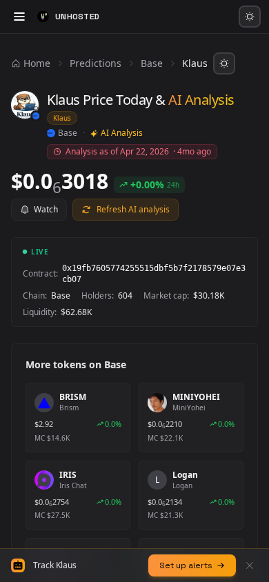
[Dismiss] (249, 565)
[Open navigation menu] (19, 17)
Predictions (95, 63)
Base (152, 63)
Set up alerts (185, 565)
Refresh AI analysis (133, 209)
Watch (46, 209)
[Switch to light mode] (250, 17)
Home (36, 63)
